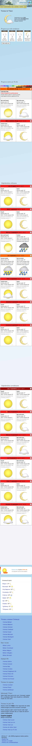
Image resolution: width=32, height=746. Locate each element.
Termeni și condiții (7, 741)
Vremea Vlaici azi (8, 725)
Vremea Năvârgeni (8, 637)
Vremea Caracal (7, 664)
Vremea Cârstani (8, 627)
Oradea (4, 603)
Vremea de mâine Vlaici (10, 727)
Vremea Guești (7, 632)
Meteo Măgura (7, 650)
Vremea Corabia (7, 669)
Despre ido (5, 739)
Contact (21, 6)
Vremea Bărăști (7, 622)
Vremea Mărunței (8, 634)
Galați (4, 598)
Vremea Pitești (7, 687)
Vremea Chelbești (8, 629)
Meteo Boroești (7, 655)
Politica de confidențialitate (10, 742)
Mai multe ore (5, 43)
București (5, 586)
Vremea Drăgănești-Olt (9, 671)
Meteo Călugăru (7, 653)
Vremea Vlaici (7, 639)
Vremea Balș (6, 666)
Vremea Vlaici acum (8, 720)
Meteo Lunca (6, 645)
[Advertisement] (16, 62)
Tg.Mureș (5, 606)
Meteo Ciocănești (8, 648)
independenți (9, 713)
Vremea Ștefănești (8, 690)
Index (2, 6)
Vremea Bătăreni (7, 624)
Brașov (4, 583)
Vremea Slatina (7, 661)
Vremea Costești (8, 685)
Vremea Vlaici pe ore (9, 722)
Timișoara (5, 609)
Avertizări (16, 6)
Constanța (5, 592)
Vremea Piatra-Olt (8, 674)
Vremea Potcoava (8, 676)
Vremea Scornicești (8, 679)
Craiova (4, 595)
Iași (3, 601)
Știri (12, 6)
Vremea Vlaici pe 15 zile (10, 729)
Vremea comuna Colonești (10, 619)
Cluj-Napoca (6, 589)
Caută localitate (7, 6)
